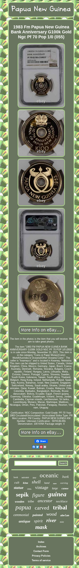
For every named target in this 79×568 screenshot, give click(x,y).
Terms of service (41, 560)
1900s (29, 489)
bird (34, 478)
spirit (38, 521)
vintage (41, 487)
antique (24, 521)
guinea (57, 494)
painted (38, 515)
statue (18, 487)
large (55, 488)
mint (62, 522)
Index (41, 542)
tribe (31, 501)
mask (41, 527)
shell (36, 481)
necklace (62, 501)
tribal (60, 507)
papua (23, 507)
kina (25, 482)
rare (55, 483)
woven (25, 477)
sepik (22, 494)
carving (64, 483)
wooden (19, 501)
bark (65, 476)
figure (38, 495)
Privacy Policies (41, 555)
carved (42, 508)
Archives (41, 546)
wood (51, 514)
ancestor (45, 501)
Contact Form (41, 551)
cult (16, 482)
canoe (65, 488)
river (51, 520)
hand (46, 483)
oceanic (49, 475)
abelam (64, 515)
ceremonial (21, 515)
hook (16, 477)
